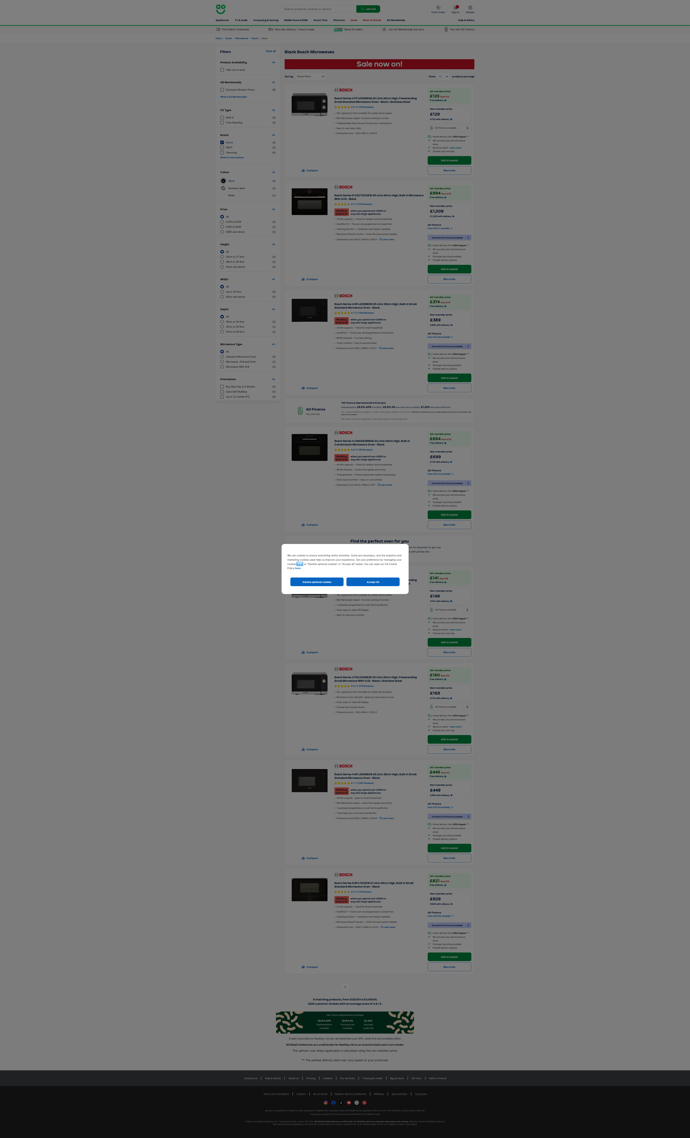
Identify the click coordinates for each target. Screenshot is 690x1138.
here (300, 564)
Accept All (373, 581)
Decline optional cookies (317, 581)
